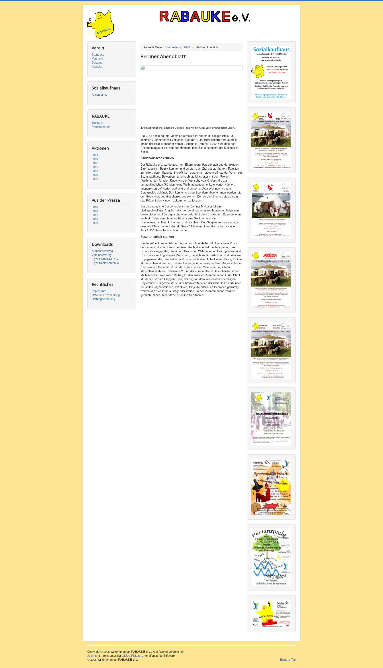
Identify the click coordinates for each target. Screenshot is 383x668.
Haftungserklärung (103, 299)
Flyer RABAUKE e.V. (105, 259)
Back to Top (288, 659)
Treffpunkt (98, 123)
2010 (95, 171)
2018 (95, 207)
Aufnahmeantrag (102, 251)
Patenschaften (101, 127)
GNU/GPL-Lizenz (133, 655)
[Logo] (216, 17)
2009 (95, 175)
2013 (95, 159)
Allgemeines (99, 95)
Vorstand (97, 58)
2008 (95, 179)
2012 (95, 163)
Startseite (98, 54)
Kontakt (97, 66)
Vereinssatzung (101, 255)
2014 (95, 155)
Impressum (99, 291)
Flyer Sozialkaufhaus (105, 263)
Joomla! (92, 655)
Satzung (97, 62)
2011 (95, 167)
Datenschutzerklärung (106, 295)
